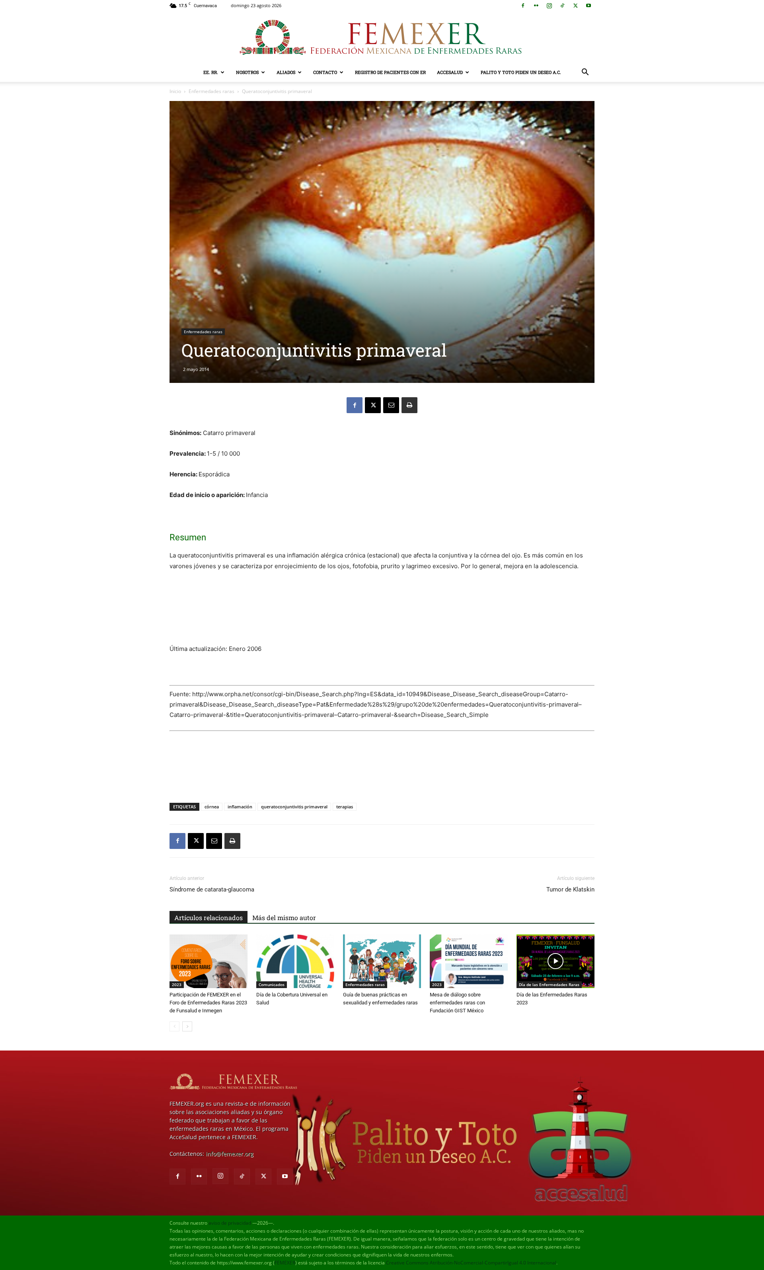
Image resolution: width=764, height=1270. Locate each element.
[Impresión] (409, 405)
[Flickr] (536, 5)
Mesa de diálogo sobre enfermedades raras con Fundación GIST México (457, 1003)
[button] (584, 73)
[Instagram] (549, 5)
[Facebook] (523, 5)
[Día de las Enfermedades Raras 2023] (555, 961)
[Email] (391, 405)
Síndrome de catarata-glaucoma (212, 889)
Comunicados (272, 984)
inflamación (240, 807)
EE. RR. (210, 72)
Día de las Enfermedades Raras (549, 984)
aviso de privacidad (230, 1223)
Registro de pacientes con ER (390, 72)
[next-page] (187, 1026)
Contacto (325, 72)
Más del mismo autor (284, 917)
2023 (176, 984)
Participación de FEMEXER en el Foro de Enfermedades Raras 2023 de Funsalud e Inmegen (208, 1003)
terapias (344, 807)
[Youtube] (588, 5)
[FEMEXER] (382, 37)
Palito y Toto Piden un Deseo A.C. (521, 72)
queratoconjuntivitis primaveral (294, 807)
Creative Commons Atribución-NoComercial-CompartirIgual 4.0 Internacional (471, 1262)
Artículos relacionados (208, 917)
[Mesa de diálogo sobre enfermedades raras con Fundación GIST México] (469, 961)
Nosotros (247, 72)
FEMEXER (285, 1262)
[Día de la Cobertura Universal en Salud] (295, 961)
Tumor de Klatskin (570, 889)
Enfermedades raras (211, 91)
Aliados (286, 72)
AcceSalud (450, 72)
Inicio (175, 91)
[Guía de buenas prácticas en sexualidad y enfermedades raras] (382, 961)
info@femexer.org (229, 1153)
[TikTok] (562, 5)
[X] (575, 5)
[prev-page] (174, 1026)
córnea (212, 807)
